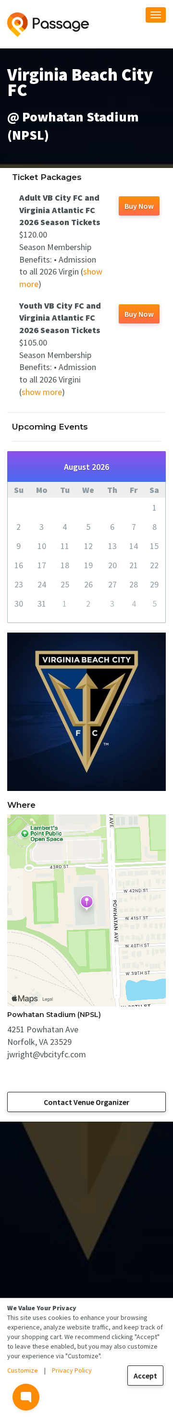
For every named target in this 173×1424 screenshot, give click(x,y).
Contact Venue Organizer (86, 1102)
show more (42, 391)
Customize (22, 1370)
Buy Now (139, 206)
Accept (145, 1375)
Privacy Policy (72, 1370)
